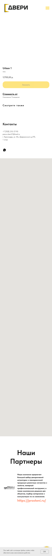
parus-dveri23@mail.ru (11, 134)
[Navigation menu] (47, 8)
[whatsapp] (4, 150)
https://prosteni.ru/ (31, 500)
